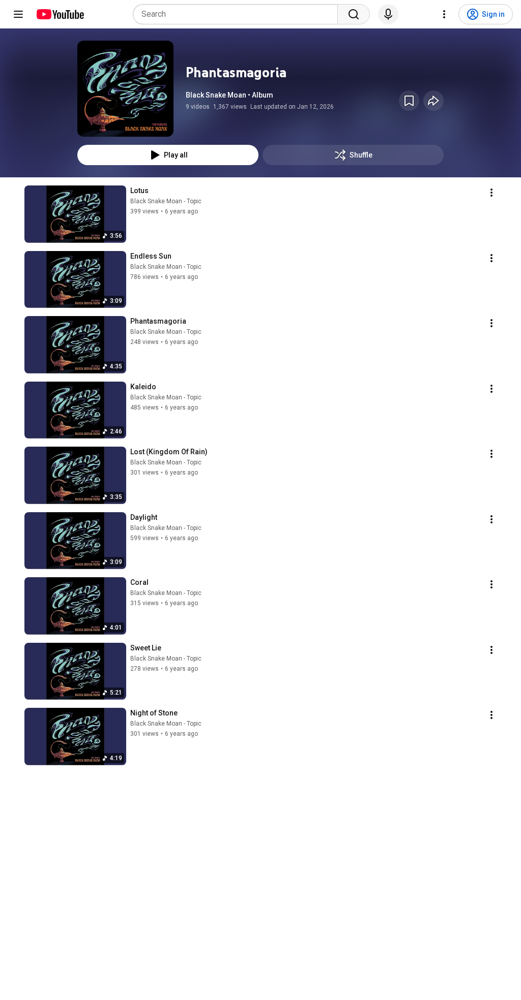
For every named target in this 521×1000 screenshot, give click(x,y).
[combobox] (238, 14)
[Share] (433, 100)
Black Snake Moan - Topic (165, 201)
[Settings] (444, 14)
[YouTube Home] (59, 14)
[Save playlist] (409, 100)
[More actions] (491, 192)
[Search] (353, 14)
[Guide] (18, 14)
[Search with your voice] (388, 14)
